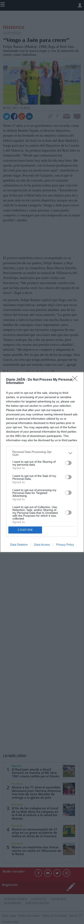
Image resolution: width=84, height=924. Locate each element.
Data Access (42, 544)
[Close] (76, 380)
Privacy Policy (65, 544)
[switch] (68, 463)
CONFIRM (25, 529)
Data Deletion (19, 544)
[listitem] (42, 453)
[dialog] (42, 462)
